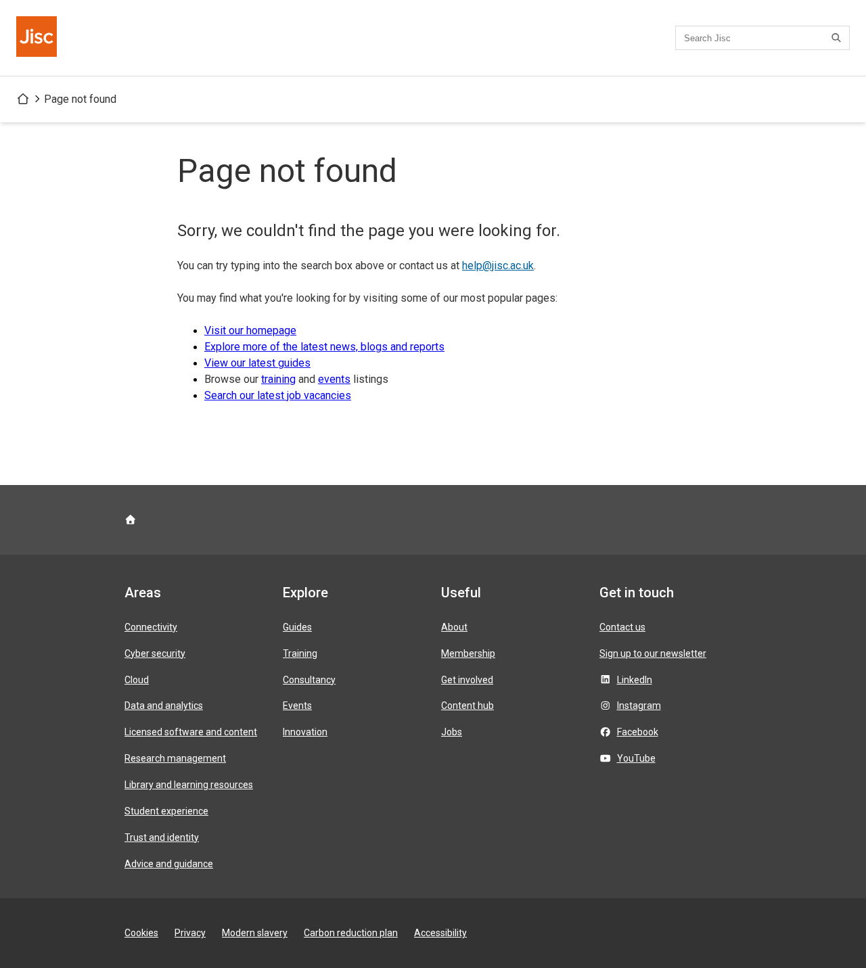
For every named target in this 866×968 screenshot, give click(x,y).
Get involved (467, 679)
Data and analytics (163, 705)
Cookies (141, 932)
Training (300, 653)
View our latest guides (257, 362)
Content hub (467, 705)
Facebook (637, 732)
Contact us (622, 627)
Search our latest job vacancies (277, 395)
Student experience (166, 811)
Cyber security (154, 653)
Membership (468, 653)
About (454, 627)
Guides (297, 627)
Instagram (639, 705)
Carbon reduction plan (351, 932)
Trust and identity (161, 837)
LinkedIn (634, 679)
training (278, 379)
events (334, 379)
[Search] (838, 37)
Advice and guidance (168, 863)
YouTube (636, 758)
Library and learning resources (188, 784)
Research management (175, 758)
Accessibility (440, 932)
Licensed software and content (190, 732)
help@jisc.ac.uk (498, 265)
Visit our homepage (250, 330)
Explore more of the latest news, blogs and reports (324, 346)
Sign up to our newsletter (652, 653)
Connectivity (150, 627)
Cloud (136, 679)
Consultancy (309, 679)
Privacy (190, 932)
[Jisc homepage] (38, 38)
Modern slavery (255, 932)
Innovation (305, 732)
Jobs (451, 732)
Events (297, 705)
